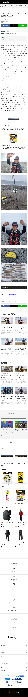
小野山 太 (7, 21)
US (12, 641)
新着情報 (3, 652)
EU (15, 641)
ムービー (3, 659)
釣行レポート (4, 656)
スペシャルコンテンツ (5, 663)
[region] (14, 427)
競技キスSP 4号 (12, 294)
